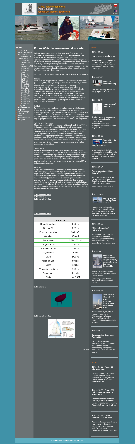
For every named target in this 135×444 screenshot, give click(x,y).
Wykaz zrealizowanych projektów (24, 108)
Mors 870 (24, 82)
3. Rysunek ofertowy (43, 199)
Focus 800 (25, 94)
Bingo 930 (25, 84)
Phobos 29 (25, 86)
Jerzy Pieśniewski (24, 52)
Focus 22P (25, 102)
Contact (20, 114)
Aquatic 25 (25, 90)
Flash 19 (24, 88)
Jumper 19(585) (27, 66)
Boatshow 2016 (23, 118)
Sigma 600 (25, 96)
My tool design (23, 112)
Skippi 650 (25, 68)
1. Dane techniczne (42, 195)
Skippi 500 (25, 60)
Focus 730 (25, 78)
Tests (19, 116)
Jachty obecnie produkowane (24, 57)
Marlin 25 (24, 80)
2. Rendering (40, 197)
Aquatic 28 (25, 92)
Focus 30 (24, 104)
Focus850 (25, 98)
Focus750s (25, 100)
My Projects (22, 54)
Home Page (22, 50)
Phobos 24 (25, 76)
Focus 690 (25, 74)
